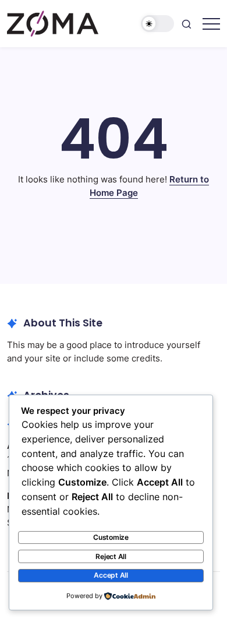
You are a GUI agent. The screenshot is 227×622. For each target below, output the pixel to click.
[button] (158, 23)
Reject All (110, 556)
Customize (111, 537)
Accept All (111, 575)
